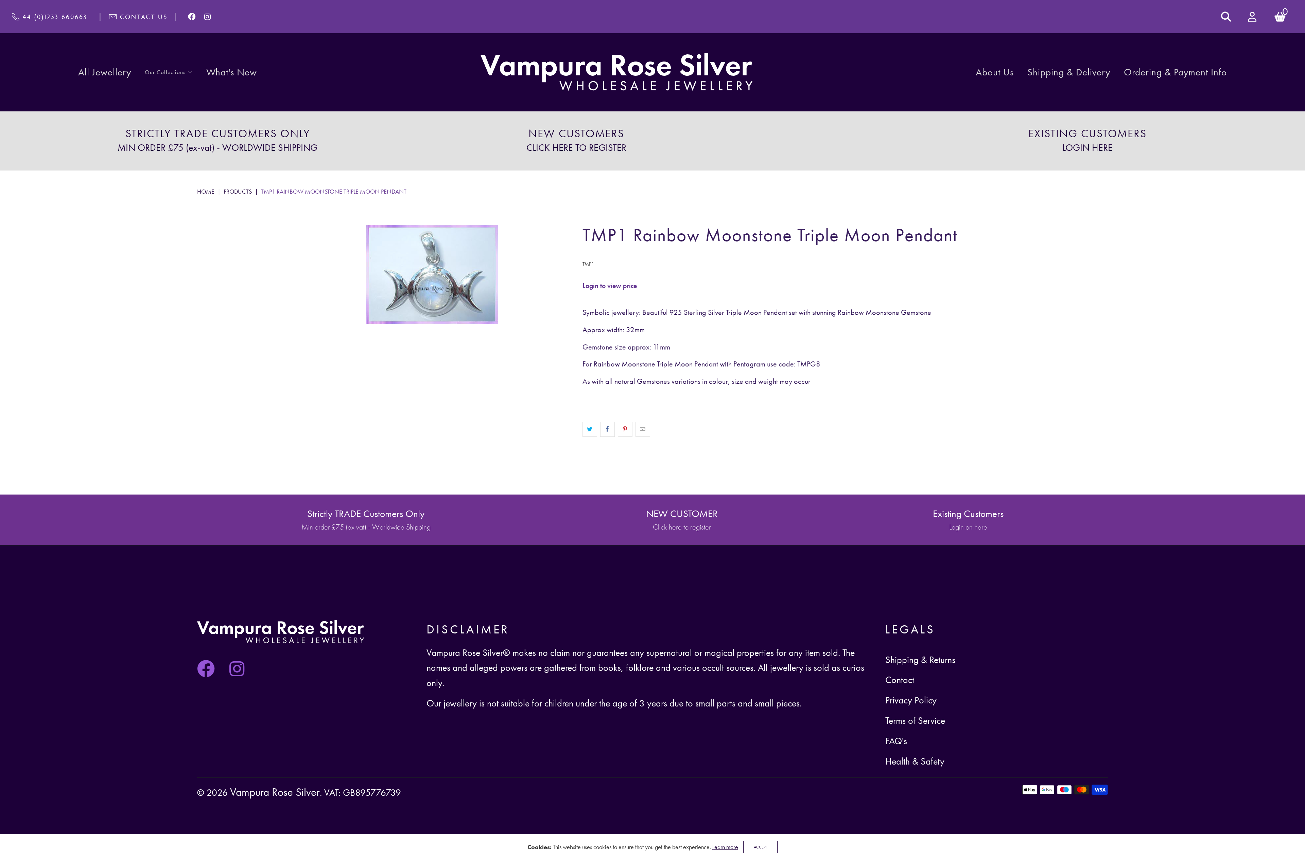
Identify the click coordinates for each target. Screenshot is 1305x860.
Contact (899, 680)
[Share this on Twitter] (589, 429)
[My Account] (1252, 17)
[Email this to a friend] (643, 429)
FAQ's (896, 741)
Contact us (144, 17)
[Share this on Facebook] (607, 429)
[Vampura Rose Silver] (616, 72)
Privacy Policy (911, 700)
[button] (169, 72)
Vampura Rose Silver (275, 792)
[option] (217, 141)
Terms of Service (915, 721)
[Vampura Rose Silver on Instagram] (207, 16)
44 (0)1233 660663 (55, 17)
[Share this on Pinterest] (625, 429)
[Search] (1226, 16)
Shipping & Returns (920, 660)
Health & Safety (914, 761)
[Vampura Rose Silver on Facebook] (192, 16)
